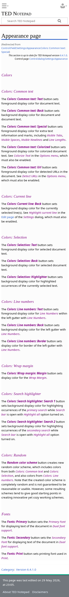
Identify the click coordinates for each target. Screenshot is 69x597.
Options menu (49, 155)
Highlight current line (43, 212)
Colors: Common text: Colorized (28, 147)
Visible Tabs (54, 135)
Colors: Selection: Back (22, 261)
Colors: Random (14, 455)
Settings (28, 217)
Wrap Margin (37, 378)
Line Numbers (49, 313)
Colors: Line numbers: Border (26, 341)
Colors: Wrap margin (17, 366)
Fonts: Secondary (18, 537)
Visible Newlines (31, 140)
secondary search (38, 430)
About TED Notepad (16, 592)
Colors (7, 75)
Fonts (6, 514)
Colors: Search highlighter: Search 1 (31, 401)
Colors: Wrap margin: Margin (27, 373)
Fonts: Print (15, 553)
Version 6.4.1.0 (26, 569)
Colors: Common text (17, 91)
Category (7, 569)
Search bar (8, 435)
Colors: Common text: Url (24, 167)
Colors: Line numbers (18, 302)
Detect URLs (30, 176)
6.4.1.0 (63, 55)
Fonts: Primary (17, 522)
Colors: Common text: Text (25, 99)
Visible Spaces (10, 140)
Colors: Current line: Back (24, 204)
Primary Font (57, 522)
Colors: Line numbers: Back (25, 325)
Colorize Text (22, 155)
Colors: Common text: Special (27, 126)
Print (4, 558)
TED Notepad (16, 13)
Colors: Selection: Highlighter (27, 277)
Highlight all (32, 414)
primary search (37, 410)
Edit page (7, 217)
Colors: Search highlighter (21, 394)
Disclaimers (40, 592)
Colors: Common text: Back (25, 110)
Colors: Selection (14, 237)
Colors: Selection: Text (22, 245)
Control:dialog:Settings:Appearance (48, 58)
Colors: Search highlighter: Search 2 (31, 422)
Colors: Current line (16, 196)
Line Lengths (57, 140)
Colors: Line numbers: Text (25, 309)
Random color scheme (22, 462)
